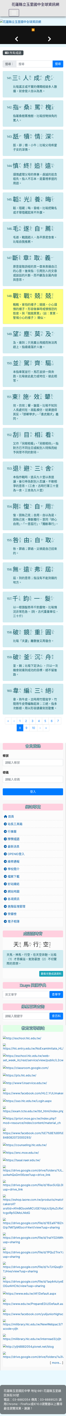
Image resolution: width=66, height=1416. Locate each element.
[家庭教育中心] (33, 1204)
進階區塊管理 (16, 906)
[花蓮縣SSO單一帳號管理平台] (27, 1100)
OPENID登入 (16, 854)
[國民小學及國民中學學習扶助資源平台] (33, 1120)
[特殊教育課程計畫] (33, 1355)
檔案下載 (13, 876)
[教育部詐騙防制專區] (29, 1293)
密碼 (6, 772)
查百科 (56, 1016)
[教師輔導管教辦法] (33, 1238)
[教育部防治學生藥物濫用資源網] (21, 1152)
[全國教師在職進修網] (25, 1082)
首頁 (10, 816)
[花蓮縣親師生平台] (19, 1075)
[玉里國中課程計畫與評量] (33, 1057)
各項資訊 (13, 899)
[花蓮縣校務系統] (22, 1038)
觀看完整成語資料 (51, 973)
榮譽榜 (11, 914)
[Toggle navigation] (14, 12)
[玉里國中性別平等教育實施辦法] (33, 1253)
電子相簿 (13, 921)
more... (56, 1362)
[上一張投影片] (16, 39)
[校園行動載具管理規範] (33, 1185)
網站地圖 (13, 891)
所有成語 (15, 53)
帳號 (6, 755)
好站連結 (13, 884)
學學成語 (13, 839)
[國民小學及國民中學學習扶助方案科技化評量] (33, 1109)
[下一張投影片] (49, 39)
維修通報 (13, 861)
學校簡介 (13, 869)
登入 (33, 791)
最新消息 (13, 846)
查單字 (56, 994)
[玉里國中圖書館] (33, 1312)
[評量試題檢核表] (33, 1282)
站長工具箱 (14, 824)
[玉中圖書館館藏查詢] (33, 1324)
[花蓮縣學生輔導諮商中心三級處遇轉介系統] (25, 1145)
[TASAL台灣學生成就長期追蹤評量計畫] (21, 1160)
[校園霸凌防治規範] (33, 1223)
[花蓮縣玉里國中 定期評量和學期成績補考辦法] (33, 1267)
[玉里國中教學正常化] (33, 1171)
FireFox (26, 1404)
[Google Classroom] (26, 1067)
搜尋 (58, 63)
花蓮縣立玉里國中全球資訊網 (35, 4)
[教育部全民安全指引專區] (33, 1302)
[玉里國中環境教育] (28, 1346)
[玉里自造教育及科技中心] (33, 1091)
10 (33, 728)
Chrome (12, 1404)
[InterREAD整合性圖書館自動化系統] (33, 1337)
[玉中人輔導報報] (33, 1133)
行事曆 (11, 831)
